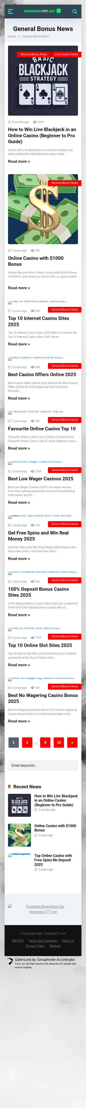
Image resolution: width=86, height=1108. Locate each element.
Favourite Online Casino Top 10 (42, 428)
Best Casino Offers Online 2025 (42, 374)
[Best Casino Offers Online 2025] (43, 359)
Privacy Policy (35, 946)
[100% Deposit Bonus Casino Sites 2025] (43, 573)
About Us (68, 941)
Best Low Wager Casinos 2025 (40, 478)
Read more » (19, 161)
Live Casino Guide (66, 54)
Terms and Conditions (43, 941)
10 (59, 742)
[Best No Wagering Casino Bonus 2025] (43, 679)
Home (12, 36)
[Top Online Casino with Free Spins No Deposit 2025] (21, 853)
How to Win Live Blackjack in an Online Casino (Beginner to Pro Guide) (42, 135)
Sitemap (55, 946)
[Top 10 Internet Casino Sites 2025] (43, 303)
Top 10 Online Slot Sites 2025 (40, 645)
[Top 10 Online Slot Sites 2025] (43, 629)
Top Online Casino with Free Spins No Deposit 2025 (53, 860)
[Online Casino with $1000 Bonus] (43, 209)
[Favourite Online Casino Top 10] (43, 413)
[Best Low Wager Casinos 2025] (43, 463)
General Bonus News (33, 54)
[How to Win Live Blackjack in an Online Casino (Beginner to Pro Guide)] (43, 81)
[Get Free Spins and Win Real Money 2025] (43, 517)
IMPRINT (18, 941)
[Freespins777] (43, 11)
